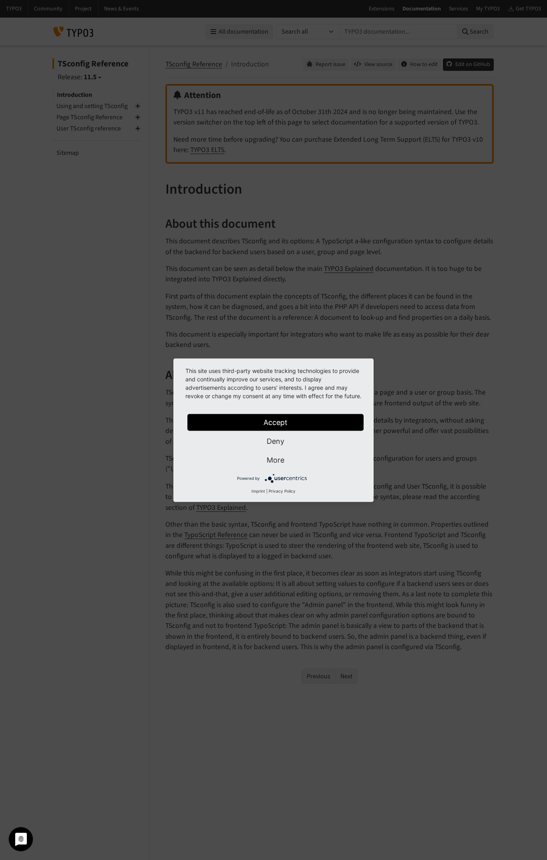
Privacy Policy (282, 490)
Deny (275, 441)
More (275, 459)
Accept (275, 422)
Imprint (258, 490)
